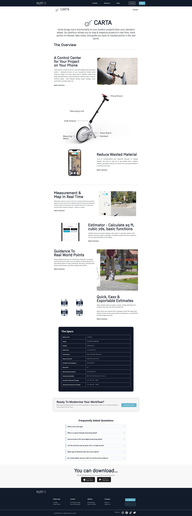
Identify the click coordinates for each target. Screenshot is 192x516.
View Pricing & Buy (129, 405)
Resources (107, 3)
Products (94, 3)
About (118, 3)
